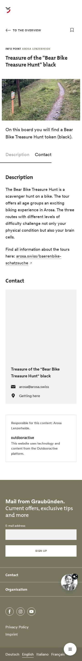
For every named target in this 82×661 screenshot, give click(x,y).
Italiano (42, 654)
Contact (43, 154)
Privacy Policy (17, 627)
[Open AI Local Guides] (69, 582)
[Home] (7, 12)
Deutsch (12, 654)
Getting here (29, 395)
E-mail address (15, 526)
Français (58, 654)
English (28, 654)
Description (17, 154)
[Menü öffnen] (70, 649)
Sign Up (41, 551)
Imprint (11, 634)
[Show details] (75, 577)
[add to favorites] (72, 29)
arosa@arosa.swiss (34, 386)
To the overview (26, 30)
